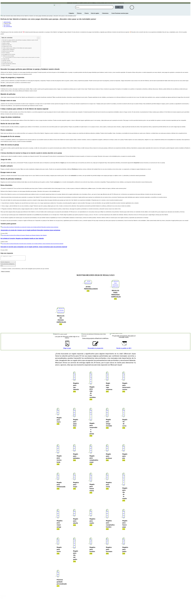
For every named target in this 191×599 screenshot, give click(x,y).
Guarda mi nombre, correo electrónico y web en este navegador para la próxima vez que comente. (25, 268)
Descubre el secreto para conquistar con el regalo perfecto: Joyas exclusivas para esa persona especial (34, 247)
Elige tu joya (67, 348)
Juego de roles (6, 58)
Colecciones (105, 13)
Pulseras (79, 13)
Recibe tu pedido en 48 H (123, 348)
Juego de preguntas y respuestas (9, 41)
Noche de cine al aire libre (8, 51)
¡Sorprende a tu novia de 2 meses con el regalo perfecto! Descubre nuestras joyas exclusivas (30, 230)
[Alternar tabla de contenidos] (37, 38)
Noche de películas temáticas (9, 63)
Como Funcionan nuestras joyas (119, 13)
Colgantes (71, 13)
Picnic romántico (6, 52)
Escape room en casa (7, 46)
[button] (111, 334)
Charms (87, 13)
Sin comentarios (8, 26)
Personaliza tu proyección (95, 348)
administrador (7, 22)
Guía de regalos (95, 13)
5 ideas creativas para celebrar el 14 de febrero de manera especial (16, 48)
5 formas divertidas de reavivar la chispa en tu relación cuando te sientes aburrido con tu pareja (22, 57)
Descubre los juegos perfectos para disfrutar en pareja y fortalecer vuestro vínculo (20, 40)
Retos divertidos (6, 65)
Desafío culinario (6, 43)
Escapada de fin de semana (9, 54)
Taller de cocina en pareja (8, 55)
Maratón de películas (6, 44)
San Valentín (7, 24)
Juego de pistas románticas (8, 49)
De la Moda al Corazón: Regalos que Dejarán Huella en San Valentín (22, 238)
